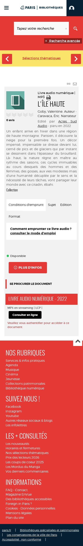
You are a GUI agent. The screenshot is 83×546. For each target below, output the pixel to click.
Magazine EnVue (19, 494)
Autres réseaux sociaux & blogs (29, 420)
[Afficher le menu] (6, 8)
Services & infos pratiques (25, 361)
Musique (12, 370)
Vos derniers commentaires (27, 471)
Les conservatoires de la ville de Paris (32, 535)
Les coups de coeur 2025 (25, 462)
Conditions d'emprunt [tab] (26, 205)
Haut (77, 341)
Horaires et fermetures (23, 448)
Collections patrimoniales (25, 384)
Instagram (14, 411)
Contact (21, 490)
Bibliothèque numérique (25, 388)
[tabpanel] (41, 231)
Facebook (13, 407)
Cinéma (12, 374)
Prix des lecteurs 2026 (22, 457)
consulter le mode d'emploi (33, 233)
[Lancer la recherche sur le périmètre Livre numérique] (75, 28)
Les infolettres (16, 425)
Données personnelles (38, 508)
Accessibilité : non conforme (21, 539)
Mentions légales (19, 513)
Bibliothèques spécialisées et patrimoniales (49, 530)
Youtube (12, 416)
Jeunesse (13, 379)
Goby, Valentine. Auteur (56, 111)
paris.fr (6, 530)
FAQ (9, 490)
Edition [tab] (66, 205)
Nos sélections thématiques (27, 453)
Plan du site (15, 518)
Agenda (12, 365)
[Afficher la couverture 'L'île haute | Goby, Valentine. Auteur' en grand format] (15, 100)
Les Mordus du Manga (23, 467)
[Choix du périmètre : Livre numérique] (7, 28)
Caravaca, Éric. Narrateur (57, 116)
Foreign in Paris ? (19, 504)
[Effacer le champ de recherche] (66, 28)
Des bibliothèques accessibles (29, 499)
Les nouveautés (17, 444)
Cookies (12, 508)
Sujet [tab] (52, 205)
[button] (74, 8)
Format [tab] (14, 216)
